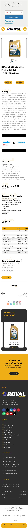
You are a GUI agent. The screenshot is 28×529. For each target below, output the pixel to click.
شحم (5, 439)
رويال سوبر (24, 291)
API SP (21, 294)
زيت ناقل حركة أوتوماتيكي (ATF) (12, 434)
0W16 (25, 293)
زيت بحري (7, 447)
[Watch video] (14, 143)
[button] (25, 29)
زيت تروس (7, 430)
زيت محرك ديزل (8, 427)
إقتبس (7, 277)
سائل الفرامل (7, 437)
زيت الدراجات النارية (9, 444)
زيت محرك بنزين (8, 425)
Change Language (14, 17)
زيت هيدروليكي (8, 432)
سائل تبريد (7, 442)
